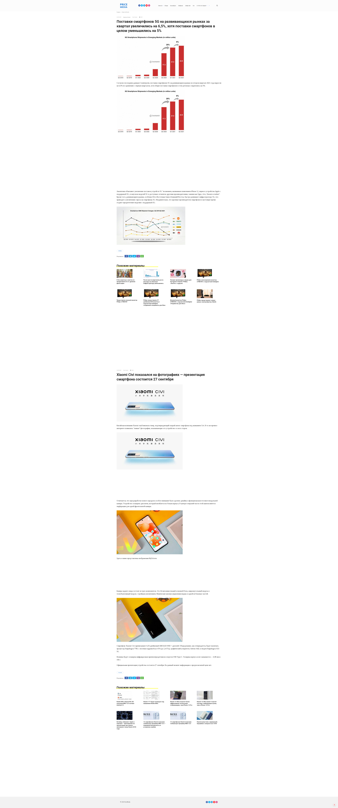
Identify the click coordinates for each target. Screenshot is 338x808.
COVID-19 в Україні (201, 5)
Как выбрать (173, 5)
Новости (160, 5)
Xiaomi (120, 672)
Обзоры (166, 5)
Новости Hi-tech (126, 17)
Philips (120, 250)
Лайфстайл (187, 5)
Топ (193, 5)
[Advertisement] (169, 147)
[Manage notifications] (334, 804)
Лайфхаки (180, 5)
